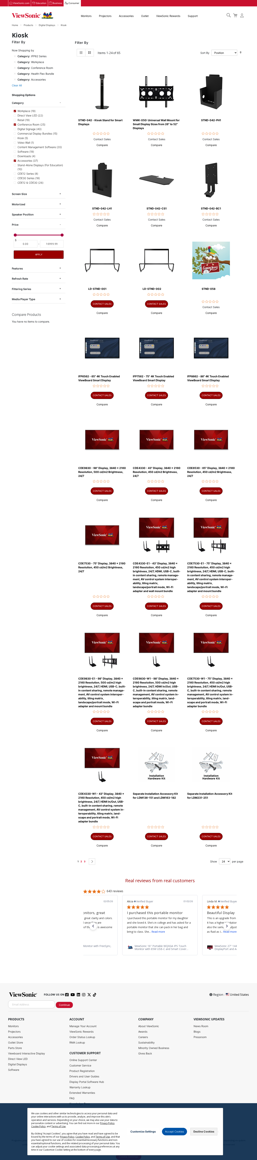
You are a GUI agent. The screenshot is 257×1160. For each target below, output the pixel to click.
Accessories (126, 16)
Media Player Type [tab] (23, 299)
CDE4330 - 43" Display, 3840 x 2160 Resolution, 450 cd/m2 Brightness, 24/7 (156, 471)
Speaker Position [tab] (23, 214)
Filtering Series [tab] (21, 289)
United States (239, 995)
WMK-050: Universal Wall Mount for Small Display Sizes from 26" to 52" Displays (156, 124)
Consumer (73, 3)
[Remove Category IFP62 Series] (15, 56)
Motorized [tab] (18, 204)
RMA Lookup (77, 1042)
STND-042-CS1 (157, 208)
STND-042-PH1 (211, 120)
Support (193, 16)
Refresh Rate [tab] (20, 278)
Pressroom (200, 1037)
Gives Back (145, 1053)
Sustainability (146, 1042)
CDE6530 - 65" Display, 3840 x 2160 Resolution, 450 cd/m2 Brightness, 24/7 (211, 471)
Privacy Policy (107, 1123)
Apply (38, 254)
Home (15, 25)
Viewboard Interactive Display (26, 1053)
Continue (64, 1004)
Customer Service (80, 1065)
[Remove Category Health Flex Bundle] (15, 73)
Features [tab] (17, 268)
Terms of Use (58, 1126)
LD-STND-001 (97, 288)
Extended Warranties (82, 1092)
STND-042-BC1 (211, 208)
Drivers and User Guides (84, 1076)
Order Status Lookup (82, 1037)
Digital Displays (47, 25)
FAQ (72, 1098)
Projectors (105, 16)
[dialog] (128, 1131)
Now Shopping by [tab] (23, 50)
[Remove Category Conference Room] (15, 68)
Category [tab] (18, 102)
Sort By (204, 52)
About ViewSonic (148, 1026)
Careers (143, 1037)
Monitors (86, 16)
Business (57, 3)
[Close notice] (218, 1131)
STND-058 (208, 288)
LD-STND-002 (152, 288)
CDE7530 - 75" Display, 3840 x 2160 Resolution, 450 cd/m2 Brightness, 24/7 (101, 567)
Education (41, 3)
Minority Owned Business (153, 1048)
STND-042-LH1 (102, 208)
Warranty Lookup (79, 1087)
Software (13, 1069)
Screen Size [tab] (19, 194)
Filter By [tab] (81, 43)
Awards (142, 1031)
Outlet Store (15, 1042)
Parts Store (15, 1048)
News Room (201, 1026)
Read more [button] (158, 931)
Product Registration (82, 1070)
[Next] (92, 861)
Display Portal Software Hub (86, 1081)
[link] (160, 948)
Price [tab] (15, 224)
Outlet (145, 16)
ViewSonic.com (21, 3)
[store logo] (32, 15)
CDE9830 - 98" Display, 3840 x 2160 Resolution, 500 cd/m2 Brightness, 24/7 (102, 471)
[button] (102, 145)
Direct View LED (18, 1058)
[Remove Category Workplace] (15, 62)
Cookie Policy (38, 1126)
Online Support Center (83, 1060)
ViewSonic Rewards (168, 16)
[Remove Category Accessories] (15, 79)
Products (29, 25)
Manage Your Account (83, 1026)
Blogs (197, 1031)
